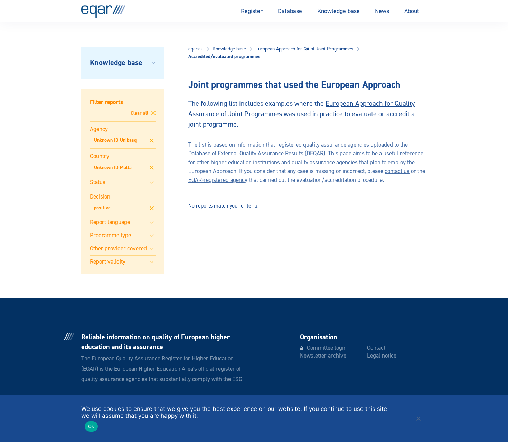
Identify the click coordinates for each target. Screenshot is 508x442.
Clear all (140, 113)
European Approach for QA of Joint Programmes (304, 49)
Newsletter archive (323, 356)
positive (102, 208)
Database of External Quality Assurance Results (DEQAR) (256, 154)
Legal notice (381, 356)
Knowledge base (338, 11)
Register (252, 11)
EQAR (103, 11)
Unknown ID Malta (113, 168)
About (411, 11)
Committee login (327, 348)
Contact (376, 348)
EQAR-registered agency (217, 180)
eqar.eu (195, 49)
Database (290, 11)
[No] (418, 418)
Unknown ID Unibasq (115, 140)
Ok (91, 426)
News (382, 11)
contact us (397, 171)
